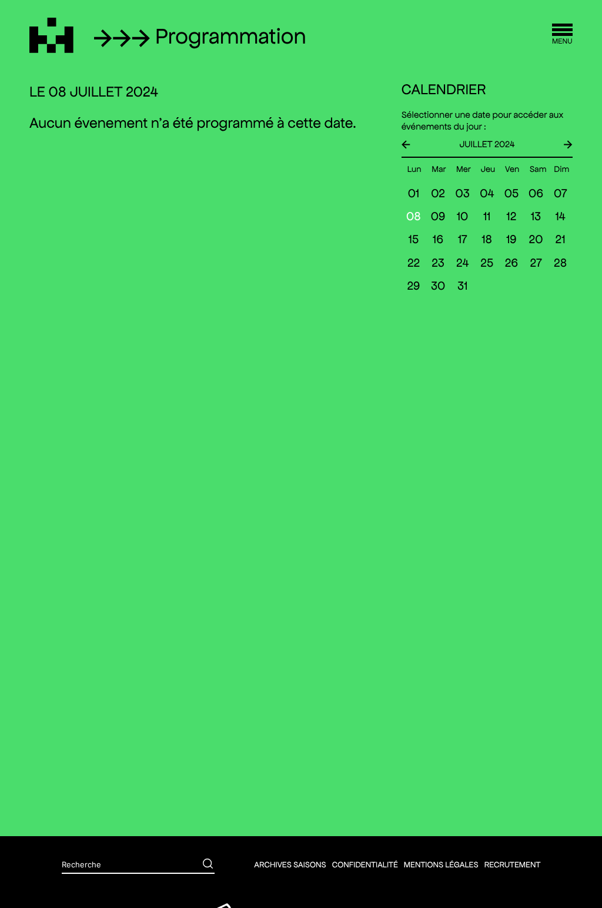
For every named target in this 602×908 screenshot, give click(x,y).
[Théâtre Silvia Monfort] (51, 35)
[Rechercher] (199, 865)
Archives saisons (290, 864)
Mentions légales (441, 864)
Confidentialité (365, 864)
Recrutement (512, 864)
